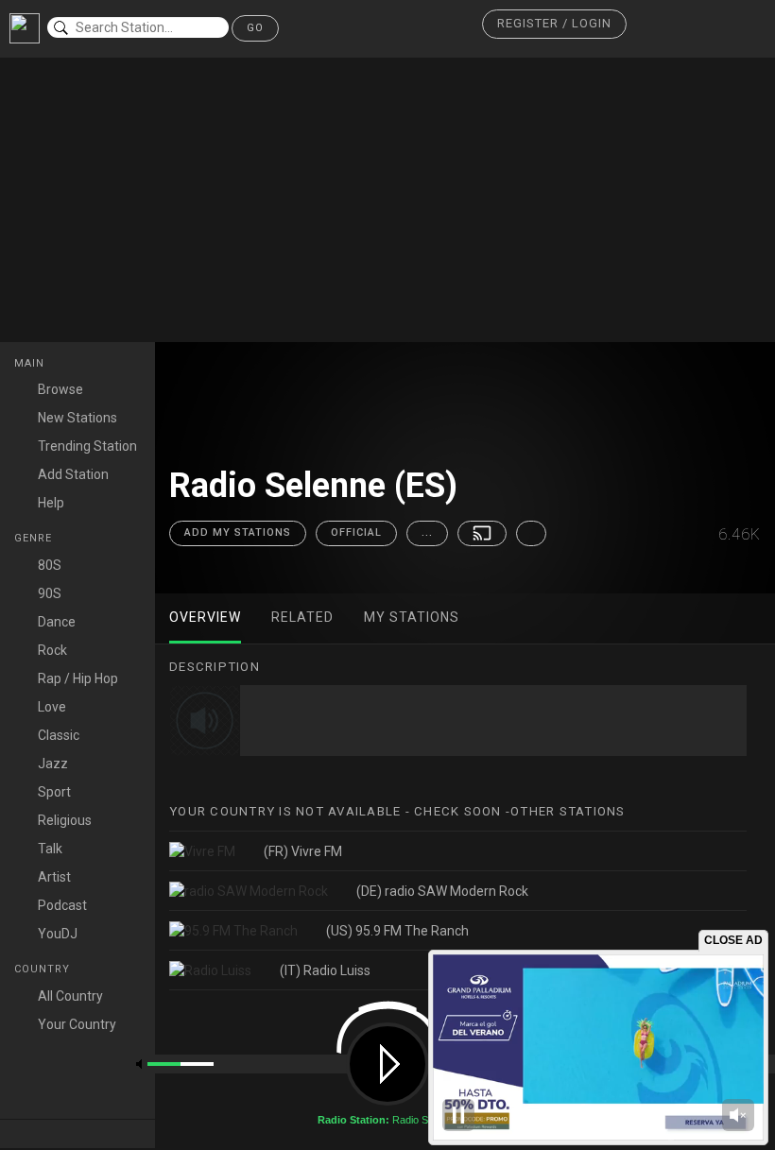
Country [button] (44, 969)
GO (255, 28)
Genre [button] (35, 538)
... (427, 532)
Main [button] (31, 363)
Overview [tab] (205, 617)
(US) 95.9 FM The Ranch (397, 930)
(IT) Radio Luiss (325, 970)
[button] (554, 24)
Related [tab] (302, 617)
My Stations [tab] (411, 617)
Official (356, 532)
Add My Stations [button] (237, 532)
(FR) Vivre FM (303, 851)
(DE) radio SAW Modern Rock (442, 891)
